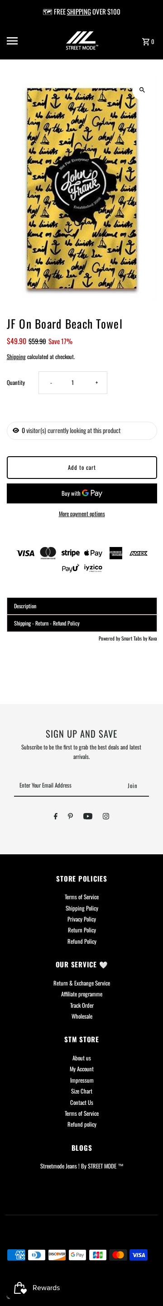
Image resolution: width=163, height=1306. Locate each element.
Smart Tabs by (135, 638)
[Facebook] (56, 817)
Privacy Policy (81, 919)
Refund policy (81, 1124)
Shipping (16, 356)
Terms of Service (82, 896)
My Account (82, 1069)
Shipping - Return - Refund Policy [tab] (47, 623)
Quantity (16, 382)
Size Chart (81, 1091)
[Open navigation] (18, 41)
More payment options (82, 513)
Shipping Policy (82, 908)
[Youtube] (87, 817)
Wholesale (82, 1016)
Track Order (82, 1005)
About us (81, 1058)
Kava (153, 638)
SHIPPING (79, 11)
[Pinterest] (70, 817)
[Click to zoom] (142, 90)
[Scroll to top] (144, 1282)
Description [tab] (25, 606)
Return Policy (82, 930)
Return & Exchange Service (81, 983)
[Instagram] (106, 817)
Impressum (82, 1080)
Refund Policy (81, 941)
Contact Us (81, 1102)
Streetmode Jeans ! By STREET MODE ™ (82, 1166)
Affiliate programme (81, 994)
